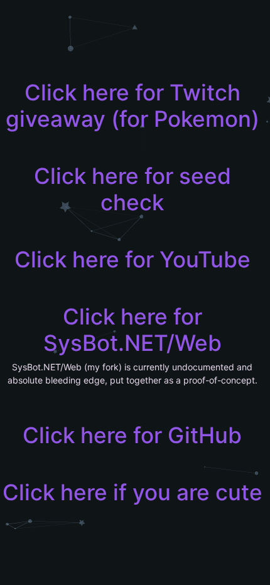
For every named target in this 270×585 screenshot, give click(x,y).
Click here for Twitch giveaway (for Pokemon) (132, 105)
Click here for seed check (132, 189)
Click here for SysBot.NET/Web (132, 329)
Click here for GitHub (132, 435)
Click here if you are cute (132, 492)
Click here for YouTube (132, 259)
